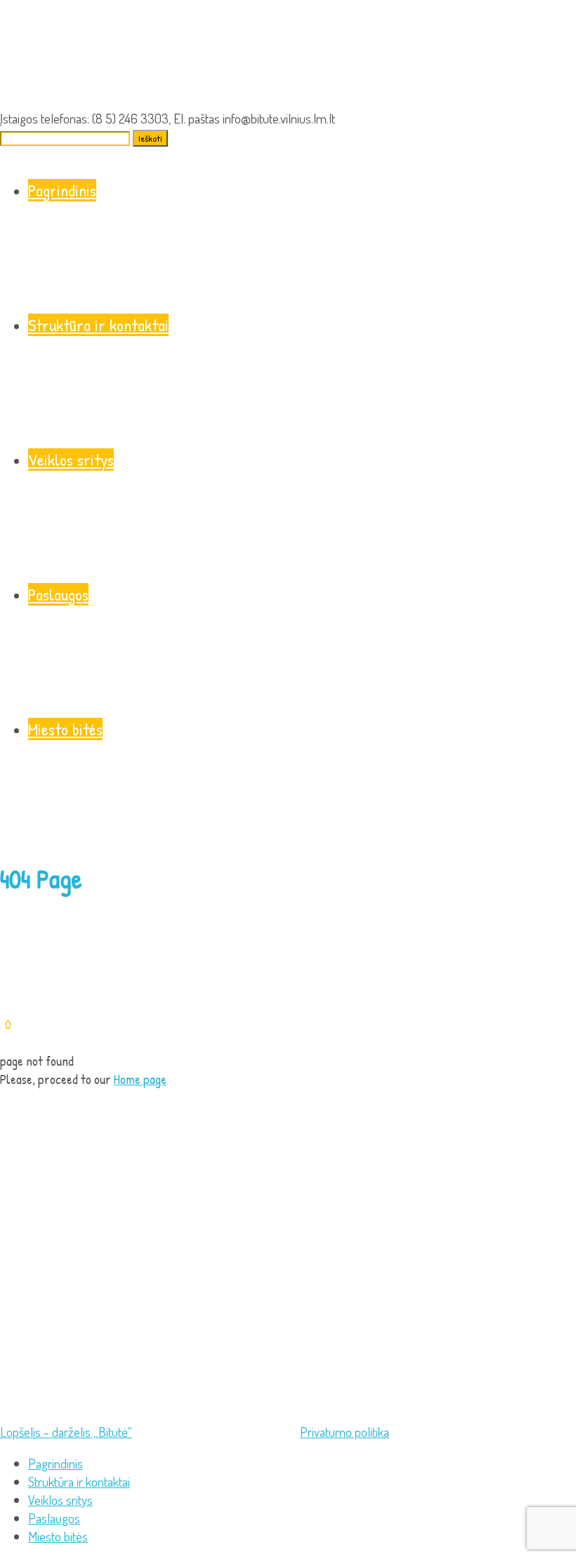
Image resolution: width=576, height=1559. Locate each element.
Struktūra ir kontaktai (98, 325)
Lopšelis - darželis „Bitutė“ (66, 1431)
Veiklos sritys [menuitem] (60, 1499)
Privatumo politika (344, 1431)
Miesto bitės (65, 729)
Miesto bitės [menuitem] (58, 1536)
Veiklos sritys (71, 459)
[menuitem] (55, 1463)
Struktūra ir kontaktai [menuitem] (79, 1481)
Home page (140, 1079)
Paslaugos (58, 594)
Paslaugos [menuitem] (54, 1518)
